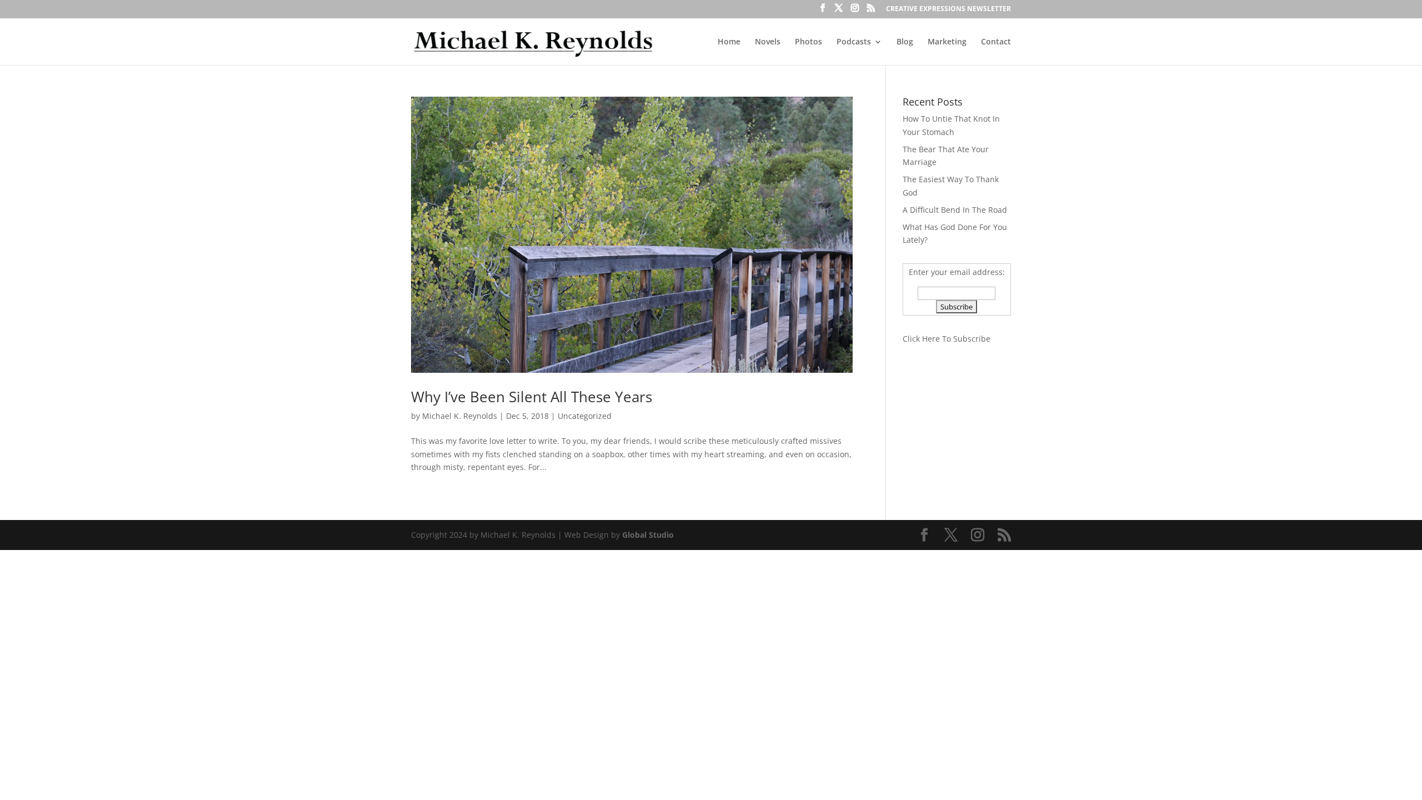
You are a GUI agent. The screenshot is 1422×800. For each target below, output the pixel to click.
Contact (996, 42)
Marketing (947, 42)
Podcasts (854, 42)
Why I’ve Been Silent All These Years (531, 397)
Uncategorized (585, 416)
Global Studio (648, 534)
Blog (905, 42)
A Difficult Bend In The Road (955, 209)
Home (729, 42)
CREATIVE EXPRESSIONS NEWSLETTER (948, 9)
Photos (808, 42)
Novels (767, 42)
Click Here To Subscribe (946, 338)
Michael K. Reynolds (459, 416)
